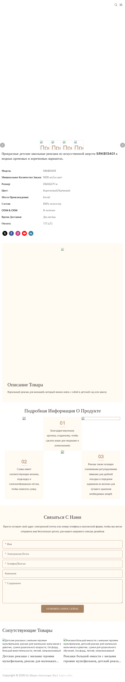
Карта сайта (65, 675)
